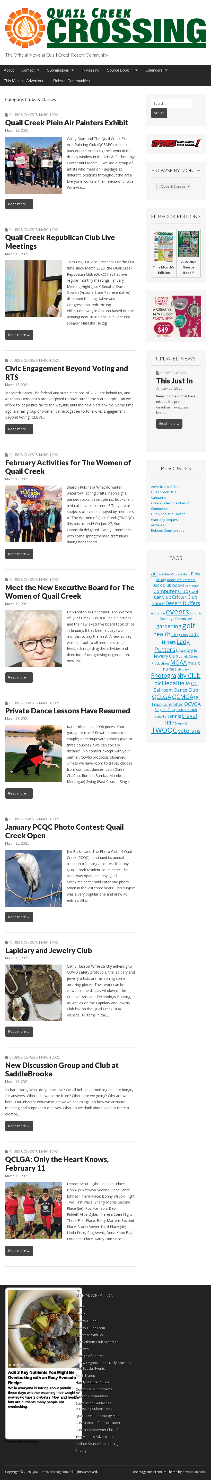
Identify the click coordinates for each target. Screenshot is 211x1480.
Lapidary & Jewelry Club (175, 653)
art (154, 573)
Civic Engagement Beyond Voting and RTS (66, 372)
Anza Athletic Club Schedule (97, 1341)
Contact (27, 70)
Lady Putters (172, 645)
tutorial (183, 723)
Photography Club (175, 675)
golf (188, 625)
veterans (189, 730)
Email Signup (85, 1375)
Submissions (58, 70)
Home (80, 1307)
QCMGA (182, 697)
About (9, 70)
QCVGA (192, 703)
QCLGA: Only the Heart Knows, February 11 (57, 1163)
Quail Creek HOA (164, 492)
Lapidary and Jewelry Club (48, 950)
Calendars (154, 70)
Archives (157, 525)
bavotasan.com (193, 1472)
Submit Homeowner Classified (98, 1429)
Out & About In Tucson (168, 514)
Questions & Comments (93, 1389)
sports (160, 716)
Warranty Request (165, 520)
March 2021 (49, 115)
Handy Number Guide (92, 1382)
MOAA (178, 662)
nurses (170, 669)
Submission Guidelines (93, 1403)
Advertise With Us (164, 486)
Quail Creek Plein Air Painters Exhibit (66, 122)
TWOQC (164, 730)
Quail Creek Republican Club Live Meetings (60, 241)
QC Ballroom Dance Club (176, 686)
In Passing (90, 70)
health (162, 634)
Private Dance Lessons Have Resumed (67, 710)
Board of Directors (181, 579)
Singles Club (165, 709)
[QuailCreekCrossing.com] (105, 25)
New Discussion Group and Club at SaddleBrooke (62, 1069)
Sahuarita (158, 498)
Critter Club (184, 597)
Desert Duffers (182, 603)
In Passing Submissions (93, 1408)
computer (192, 586)
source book (186, 709)
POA (185, 683)
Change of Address (90, 1355)
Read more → (19, 204)
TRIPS (170, 722)
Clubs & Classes (23, 115)
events (177, 611)
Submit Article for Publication (97, 1422)
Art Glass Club (168, 574)
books (178, 585)
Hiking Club (179, 635)
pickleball (166, 683)
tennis (174, 716)
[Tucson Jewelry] (176, 316)
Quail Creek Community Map (97, 1415)
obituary (183, 669)
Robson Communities (71, 81)
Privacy (81, 1450)
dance (158, 603)
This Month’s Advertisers (25, 81)
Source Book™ (120, 70)
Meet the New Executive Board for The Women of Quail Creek (69, 591)
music (194, 663)
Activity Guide (85, 1321)
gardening (168, 626)
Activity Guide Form (90, 1327)
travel (189, 715)
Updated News (173, 373)
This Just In (174, 380)
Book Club (161, 585)
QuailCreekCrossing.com (50, 1472)
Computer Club (170, 591)
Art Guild (184, 574)
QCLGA (161, 696)
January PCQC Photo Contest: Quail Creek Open (64, 831)
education (158, 613)
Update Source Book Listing (96, 1443)
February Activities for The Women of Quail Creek (68, 467)
